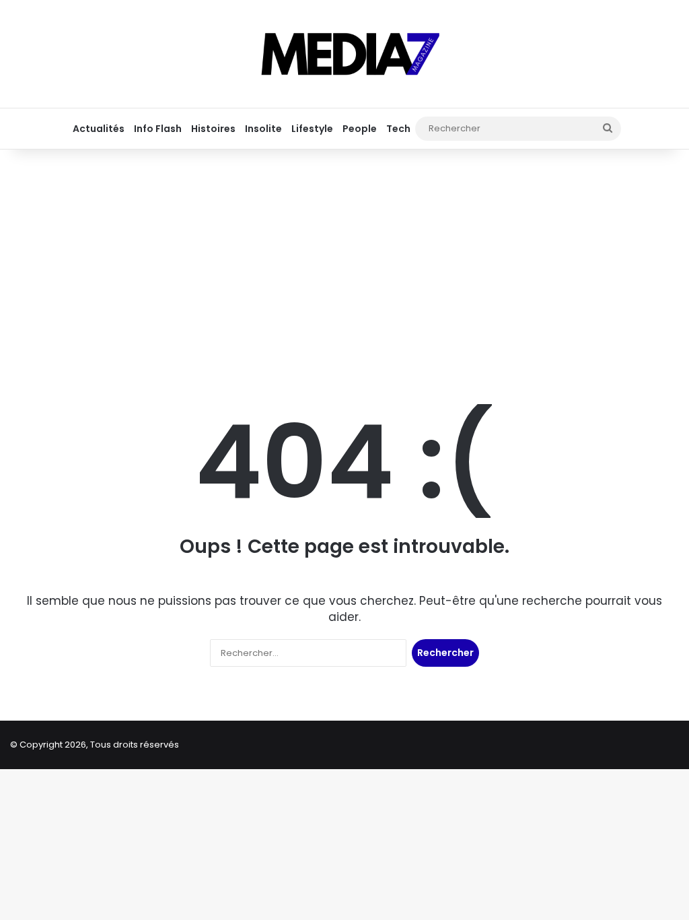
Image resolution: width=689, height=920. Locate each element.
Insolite (263, 128)
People (359, 128)
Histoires (213, 128)
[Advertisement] (344, 257)
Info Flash (158, 128)
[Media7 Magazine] (344, 54)
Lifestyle (312, 128)
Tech (398, 128)
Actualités (98, 128)
